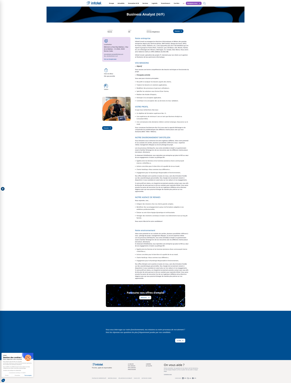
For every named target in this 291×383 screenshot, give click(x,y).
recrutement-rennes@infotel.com (113, 54)
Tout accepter (28, 375)
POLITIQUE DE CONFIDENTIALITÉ (99, 378)
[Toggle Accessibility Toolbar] (3, 189)
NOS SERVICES (131, 366)
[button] (3, 380)
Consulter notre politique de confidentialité (12, 370)
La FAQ (179, 340)
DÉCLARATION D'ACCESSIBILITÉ (125, 378)
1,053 (195, 378)
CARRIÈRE (148, 364)
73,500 (185, 378)
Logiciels (154, 3)
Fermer (7, 375)
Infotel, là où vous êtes (93, 3)
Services (145, 3)
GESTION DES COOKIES (147, 378)
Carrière (176, 3)
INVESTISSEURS (132, 369)
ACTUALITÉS (149, 366)
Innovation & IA (133, 3)
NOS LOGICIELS (132, 367)
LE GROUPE (131, 364)
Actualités (121, 3)
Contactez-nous (168, 374)
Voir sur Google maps (110, 59)
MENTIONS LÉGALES (112, 378)
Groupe (111, 3)
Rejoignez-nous (193, 3)
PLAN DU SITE (137, 378)
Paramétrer (17, 375)
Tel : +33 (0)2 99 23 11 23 (111, 56)
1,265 (190, 378)
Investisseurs (165, 3)
